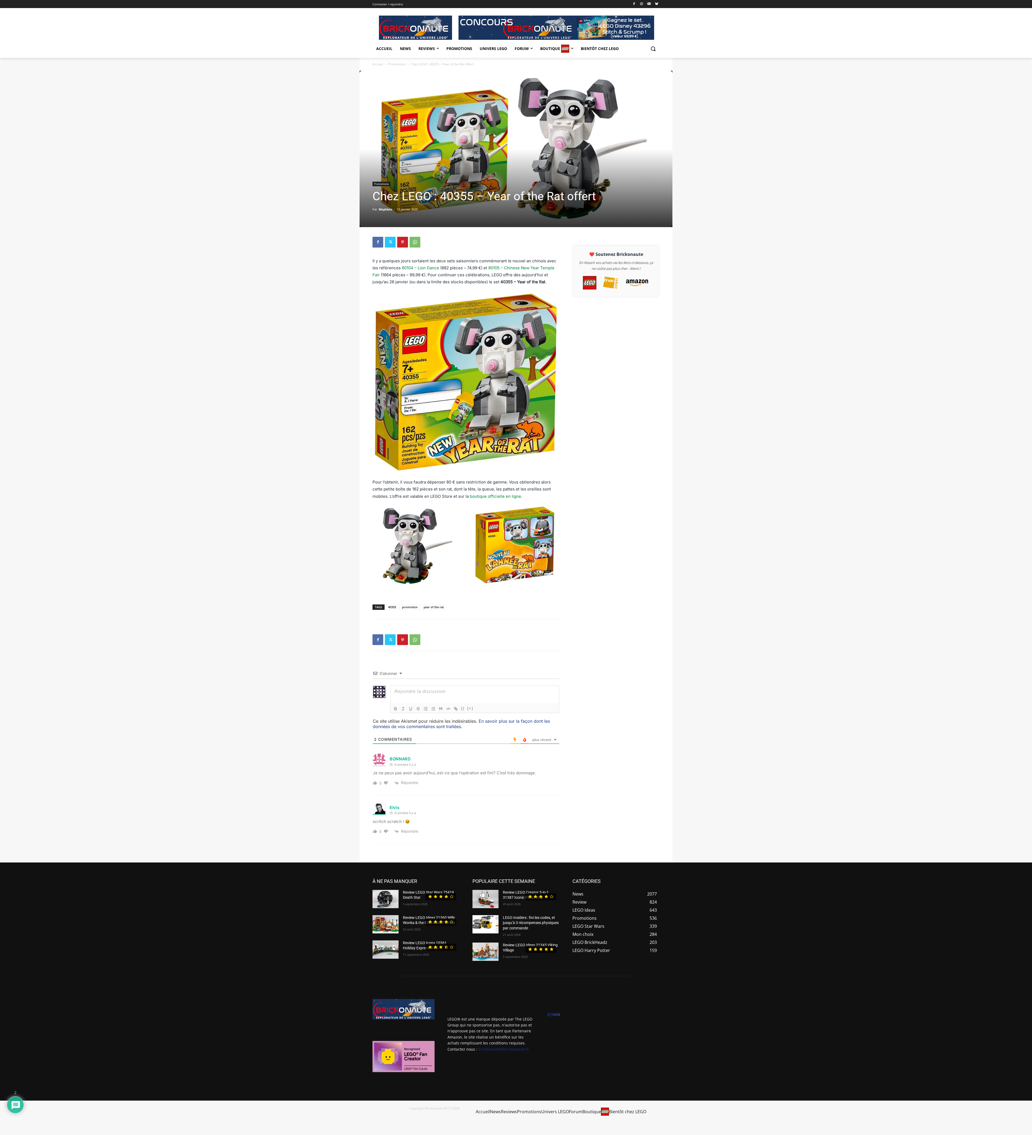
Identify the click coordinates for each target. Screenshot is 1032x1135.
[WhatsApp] (415, 242)
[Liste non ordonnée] (433, 709)
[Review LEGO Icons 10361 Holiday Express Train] (385, 949)
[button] (653, 48)
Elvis (395, 807)
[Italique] (403, 709)
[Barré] (418, 709)
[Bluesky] (656, 4)
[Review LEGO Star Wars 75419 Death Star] (385, 899)
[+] (470, 708)
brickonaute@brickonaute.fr (503, 1049)
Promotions (397, 64)
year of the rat (434, 607)
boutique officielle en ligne (495, 496)
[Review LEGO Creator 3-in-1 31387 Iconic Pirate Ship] (485, 899)
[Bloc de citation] (441, 709)
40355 (392, 607)
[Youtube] (649, 4)
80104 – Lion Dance (420, 267)
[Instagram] (642, 4)
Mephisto (385, 209)
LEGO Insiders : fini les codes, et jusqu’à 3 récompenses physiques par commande (531, 922)
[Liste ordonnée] (425, 709)
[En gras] (395, 709)
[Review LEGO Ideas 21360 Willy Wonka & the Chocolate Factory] (385, 924)
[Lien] (456, 709)
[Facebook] (634, 4)
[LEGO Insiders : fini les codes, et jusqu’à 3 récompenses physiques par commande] (485, 924)
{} (463, 708)
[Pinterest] (402, 242)
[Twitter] (390, 242)
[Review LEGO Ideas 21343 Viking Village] (485, 952)
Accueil (377, 64)
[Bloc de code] (448, 709)
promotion (410, 607)
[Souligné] (410, 709)
